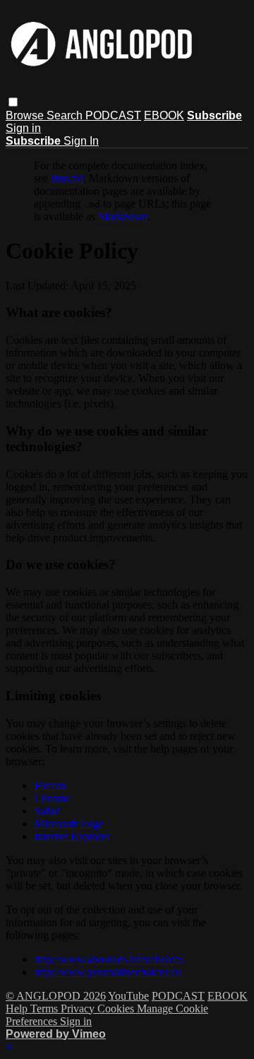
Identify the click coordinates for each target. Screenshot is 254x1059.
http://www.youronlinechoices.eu (107, 972)
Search (66, 115)
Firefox (50, 785)
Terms (45, 1009)
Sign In (81, 141)
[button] (13, 102)
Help (18, 1009)
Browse (26, 115)
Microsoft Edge (68, 824)
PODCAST (113, 115)
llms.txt (67, 178)
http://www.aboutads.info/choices (108, 959)
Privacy (79, 1009)
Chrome (52, 798)
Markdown (122, 216)
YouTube (128, 996)
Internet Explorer (71, 836)
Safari (47, 811)
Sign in (23, 128)
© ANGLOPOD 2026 (56, 996)
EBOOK (164, 115)
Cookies (117, 1009)
